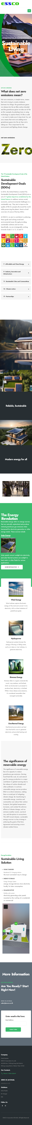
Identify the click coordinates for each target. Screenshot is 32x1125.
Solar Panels (4, 1091)
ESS (2, 1097)
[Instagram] (5, 1105)
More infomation (11, 567)
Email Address (10, 1020)
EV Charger (4, 1094)
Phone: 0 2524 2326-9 (10, 1073)
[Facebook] (2, 1105)
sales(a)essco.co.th (7, 1003)
